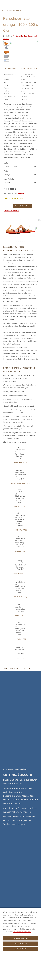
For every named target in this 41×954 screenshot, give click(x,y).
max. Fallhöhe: (9, 179)
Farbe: (6, 171)
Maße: (6, 163)
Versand (21, 193)
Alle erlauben (20, 949)
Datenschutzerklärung (22, 932)
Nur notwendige (21, 938)
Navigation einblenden (11, 11)
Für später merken (11, 211)
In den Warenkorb (22, 206)
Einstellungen (21, 944)
